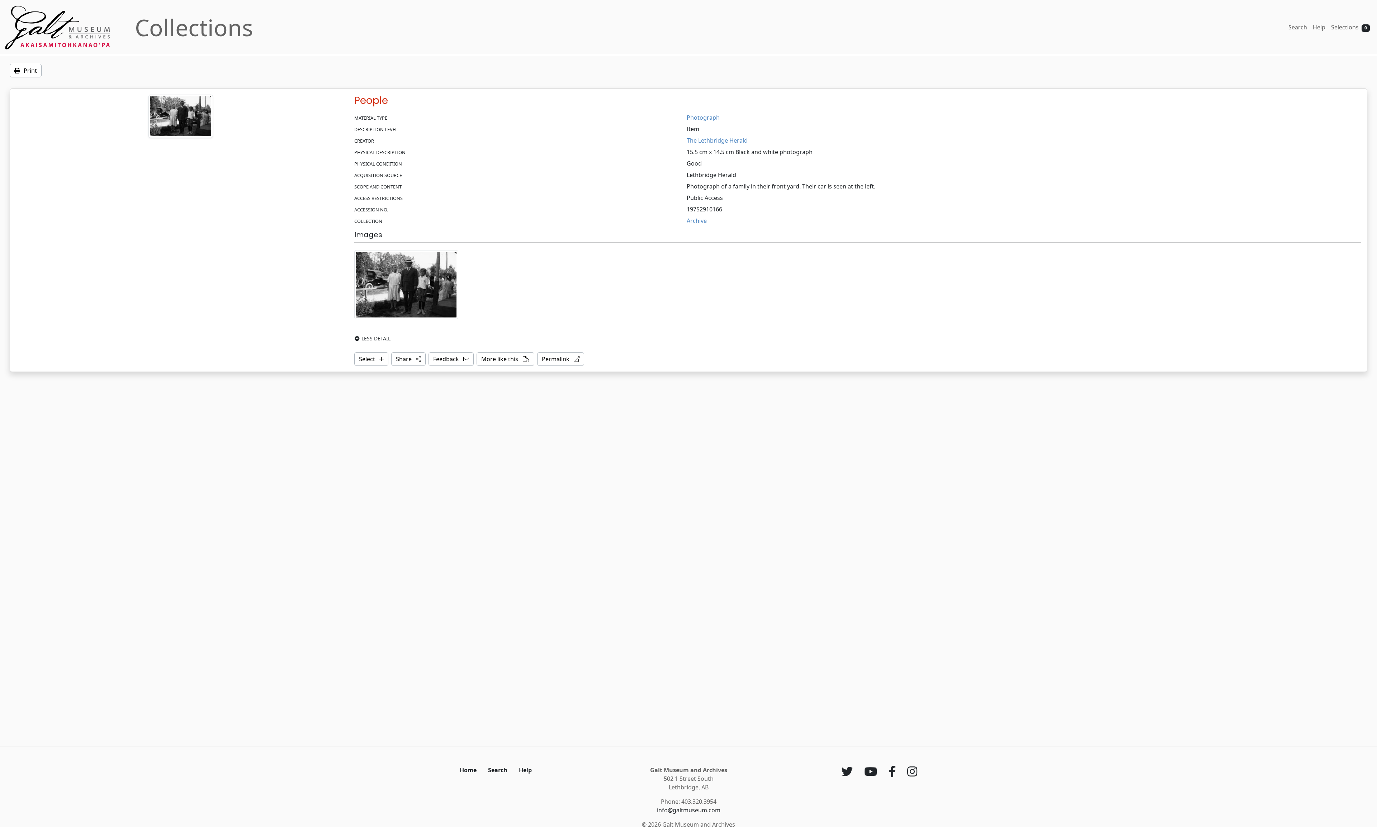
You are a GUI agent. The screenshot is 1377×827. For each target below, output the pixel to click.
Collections (194, 27)
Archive (697, 221)
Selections (1349, 27)
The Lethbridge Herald (717, 140)
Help (1319, 27)
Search (1297, 27)
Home (468, 770)
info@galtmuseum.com (688, 810)
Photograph (703, 117)
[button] (408, 359)
